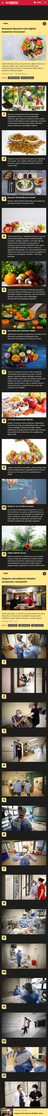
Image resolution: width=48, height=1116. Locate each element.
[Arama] (45, 2)
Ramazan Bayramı (27, 78)
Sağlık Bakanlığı (14, 78)
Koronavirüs (12, 625)
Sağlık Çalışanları (37, 625)
